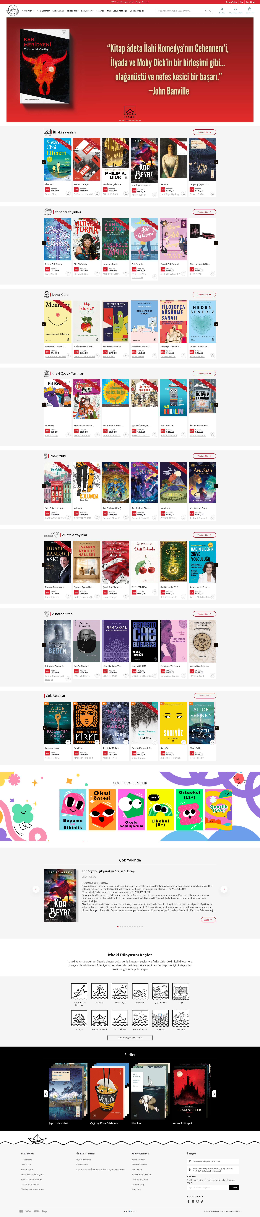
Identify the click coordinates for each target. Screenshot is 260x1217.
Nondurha (165, 508)
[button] (117, 926)
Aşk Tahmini (137, 264)
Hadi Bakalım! (167, 425)
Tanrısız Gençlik (81, 184)
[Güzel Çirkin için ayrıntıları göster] (202, 724)
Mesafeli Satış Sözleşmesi (32, 1174)
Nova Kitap (137, 1169)
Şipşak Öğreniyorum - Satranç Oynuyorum (142, 425)
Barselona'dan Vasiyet (142, 346)
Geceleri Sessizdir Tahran (142, 748)
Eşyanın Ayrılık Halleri (84, 587)
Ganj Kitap (136, 1189)
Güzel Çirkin (195, 748)
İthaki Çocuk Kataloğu (117, 10)
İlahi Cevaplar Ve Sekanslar (171, 587)
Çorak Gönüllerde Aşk (113, 587)
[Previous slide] (44, 162)
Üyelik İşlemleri (83, 1159)
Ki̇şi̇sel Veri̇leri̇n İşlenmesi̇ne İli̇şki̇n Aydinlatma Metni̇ (100, 1169)
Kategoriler (86, 10)
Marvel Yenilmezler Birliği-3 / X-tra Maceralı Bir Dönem (84, 425)
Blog (241, 2)
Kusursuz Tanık (110, 264)
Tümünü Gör (203, 132)
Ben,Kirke (78, 748)
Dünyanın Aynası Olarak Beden (55, 666)
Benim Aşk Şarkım (53, 264)
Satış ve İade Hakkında (31, 1179)
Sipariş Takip (231, 2)
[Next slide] (216, 162)
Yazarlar (100, 10)
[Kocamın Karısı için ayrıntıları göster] (57, 724)
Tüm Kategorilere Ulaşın (130, 1037)
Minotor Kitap (138, 1184)
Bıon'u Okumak (81, 666)
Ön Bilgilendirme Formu (32, 1189)
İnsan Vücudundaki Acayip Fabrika (200, 425)
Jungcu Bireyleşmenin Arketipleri (200, 666)
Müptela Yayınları (140, 1179)
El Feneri (49, 184)
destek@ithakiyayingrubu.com (206, 1161)
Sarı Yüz (164, 748)
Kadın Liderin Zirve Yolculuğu (200, 587)
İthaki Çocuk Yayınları (142, 1174)
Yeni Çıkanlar (43, 10)
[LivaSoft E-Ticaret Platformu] (130, 1211)
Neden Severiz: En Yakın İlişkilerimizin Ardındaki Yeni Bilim (200, 346)
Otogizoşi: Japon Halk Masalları (200, 184)
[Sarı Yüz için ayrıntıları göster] (173, 724)
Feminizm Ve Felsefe (170, 666)
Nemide (164, 184)
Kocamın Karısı (52, 748)
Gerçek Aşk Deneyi (170, 264)
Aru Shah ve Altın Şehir (113, 508)
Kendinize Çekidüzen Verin (113, 184)
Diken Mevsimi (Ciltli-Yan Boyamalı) (200, 264)
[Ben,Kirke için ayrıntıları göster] (86, 724)
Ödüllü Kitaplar (137, 10)
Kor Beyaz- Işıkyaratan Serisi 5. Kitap (142, 185)
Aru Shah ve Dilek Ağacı (142, 508)
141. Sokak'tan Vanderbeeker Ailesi (55, 508)
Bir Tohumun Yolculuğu (113, 425)
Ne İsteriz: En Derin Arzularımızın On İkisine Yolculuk (84, 346)
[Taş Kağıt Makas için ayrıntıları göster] (115, 724)
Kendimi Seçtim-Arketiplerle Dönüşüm (113, 346)
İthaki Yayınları (138, 1159)
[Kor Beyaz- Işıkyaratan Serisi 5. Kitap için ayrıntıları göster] (60, 895)
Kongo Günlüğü (139, 666)
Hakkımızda (26, 1159)
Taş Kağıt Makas (110, 748)
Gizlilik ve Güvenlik (30, 1184)
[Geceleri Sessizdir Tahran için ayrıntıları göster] (144, 724)
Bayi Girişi (250, 2)
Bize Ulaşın (26, 1164)
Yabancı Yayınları (139, 1164)
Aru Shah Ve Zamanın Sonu (200, 508)
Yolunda (78, 508)
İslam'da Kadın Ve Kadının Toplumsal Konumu (113, 666)
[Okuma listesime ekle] (69, 142)
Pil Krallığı (49, 425)
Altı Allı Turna (80, 264)
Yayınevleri (27, 10)
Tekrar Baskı (73, 10)
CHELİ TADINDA (139, 587)
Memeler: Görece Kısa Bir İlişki (55, 346)
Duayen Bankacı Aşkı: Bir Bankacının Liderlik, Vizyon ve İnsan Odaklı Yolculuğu (55, 587)
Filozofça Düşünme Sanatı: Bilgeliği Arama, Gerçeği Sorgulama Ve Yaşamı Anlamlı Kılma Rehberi (171, 346)
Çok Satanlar (58, 10)
